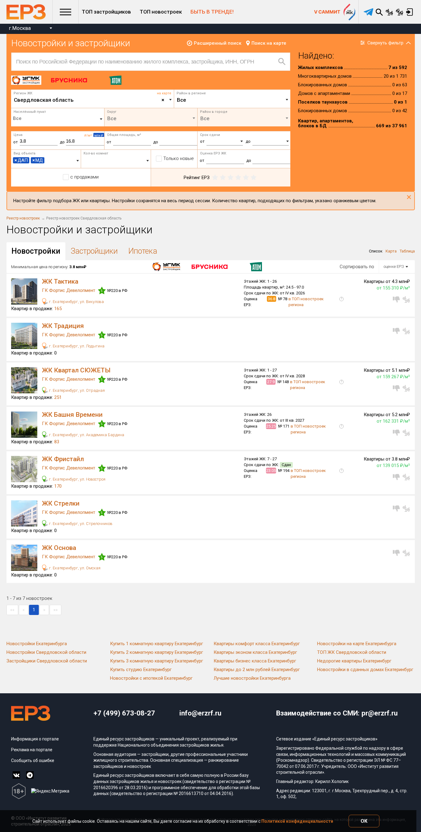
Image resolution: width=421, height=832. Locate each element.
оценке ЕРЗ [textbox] (394, 266)
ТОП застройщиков (106, 12)
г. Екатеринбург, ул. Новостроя (76, 479)
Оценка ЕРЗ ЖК (213, 153)
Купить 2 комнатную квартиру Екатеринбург (156, 652)
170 (58, 486)
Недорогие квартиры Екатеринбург (354, 661)
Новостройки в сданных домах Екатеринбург (365, 669)
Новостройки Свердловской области (46, 652)
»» (55, 610)
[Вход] (410, 12)
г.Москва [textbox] (20, 28)
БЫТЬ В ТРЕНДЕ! (212, 12)
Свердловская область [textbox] (89, 100)
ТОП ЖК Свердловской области (351, 652)
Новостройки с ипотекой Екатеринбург (151, 678)
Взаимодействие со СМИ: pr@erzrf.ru (337, 713)
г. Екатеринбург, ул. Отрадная (76, 390)
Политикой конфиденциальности (297, 821)
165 (58, 308)
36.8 (271, 299)
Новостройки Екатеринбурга (36, 643)
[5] (253, 178)
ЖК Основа (59, 547)
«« (12, 610)
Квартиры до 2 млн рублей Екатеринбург (257, 669)
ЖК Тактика (60, 281)
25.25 (271, 426)
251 (58, 397)
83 (56, 442)
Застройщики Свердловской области (46, 661)
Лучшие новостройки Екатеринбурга (252, 678)
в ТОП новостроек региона (306, 302)
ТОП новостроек (161, 12)
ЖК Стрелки (61, 503)
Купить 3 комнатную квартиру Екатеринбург (156, 661)
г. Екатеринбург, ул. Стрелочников (80, 523)
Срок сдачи (210, 135)
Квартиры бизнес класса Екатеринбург (255, 661)
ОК (364, 821)
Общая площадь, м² (124, 135)
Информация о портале (35, 738)
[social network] (16, 775)
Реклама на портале (31, 749)
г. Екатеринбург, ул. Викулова (76, 301)
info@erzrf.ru (200, 713)
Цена (18, 135)
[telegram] (368, 12)
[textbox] (232, 100)
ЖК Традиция (63, 326)
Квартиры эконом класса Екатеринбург (255, 652)
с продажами (84, 177)
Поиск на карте (268, 43)
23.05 (271, 470)
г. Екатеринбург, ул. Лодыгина (76, 346)
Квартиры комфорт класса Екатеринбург (257, 643)
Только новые (178, 158)
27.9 (271, 381)
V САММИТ (327, 12)
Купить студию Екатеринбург (141, 669)
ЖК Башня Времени (72, 414)
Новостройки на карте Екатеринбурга (356, 643)
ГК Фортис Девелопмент (69, 290)
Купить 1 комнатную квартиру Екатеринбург (156, 643)
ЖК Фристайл (63, 459)
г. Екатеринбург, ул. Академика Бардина (86, 434)
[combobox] (30, 29)
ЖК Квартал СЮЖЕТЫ (76, 370)
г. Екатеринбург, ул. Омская (74, 568)
